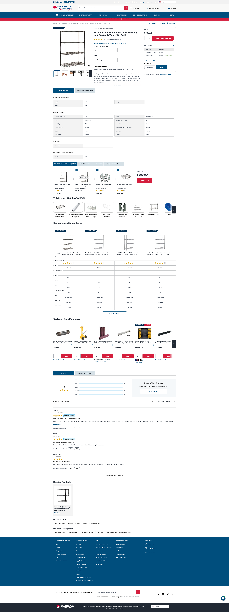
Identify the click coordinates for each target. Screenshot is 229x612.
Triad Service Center (101, 557)
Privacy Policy (125, 596)
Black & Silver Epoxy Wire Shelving (100, 23)
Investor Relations (61, 554)
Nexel (95, 28)
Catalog (142, 2)
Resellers (98, 551)
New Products (119, 551)
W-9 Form (78, 571)
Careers (58, 548)
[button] (167, 2)
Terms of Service (135, 596)
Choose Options (84, 177)
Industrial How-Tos (121, 557)
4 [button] (95, 50)
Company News (60, 551)
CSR (57, 557)
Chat (135, 2)
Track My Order (80, 554)
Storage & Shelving (64, 23)
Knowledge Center (151, 2)
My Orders (78, 551)
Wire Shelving (84, 23)
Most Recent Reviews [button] (164, 401)
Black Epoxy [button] (98, 60)
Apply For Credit (80, 561)
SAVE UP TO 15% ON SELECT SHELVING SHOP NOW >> (114, 19)
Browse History (118, 2)
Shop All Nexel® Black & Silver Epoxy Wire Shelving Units (110, 43)
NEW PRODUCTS (122, 15)
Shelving (75, 23)
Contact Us (128, 2)
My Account (79, 548)
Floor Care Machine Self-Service (84, 581)
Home (55, 23)
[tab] (63, 90)
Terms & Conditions (111, 609)
